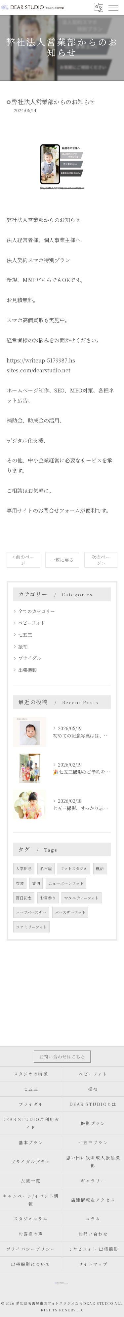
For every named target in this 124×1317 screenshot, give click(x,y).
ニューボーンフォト (66, 883)
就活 (100, 868)
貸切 (36, 883)
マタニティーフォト (81, 897)
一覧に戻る (62, 559)
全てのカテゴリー (36, 611)
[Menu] (113, 7)
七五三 (25, 634)
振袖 (22, 646)
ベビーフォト (31, 622)
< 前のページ (23, 559)
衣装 (20, 883)
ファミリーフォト (31, 926)
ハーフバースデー (31, 912)
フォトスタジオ (74, 868)
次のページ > (101, 559)
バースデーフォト (70, 912)
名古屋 (46, 868)
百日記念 (24, 897)
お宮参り (48, 897)
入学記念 (24, 868)
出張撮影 (27, 670)
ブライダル (29, 658)
